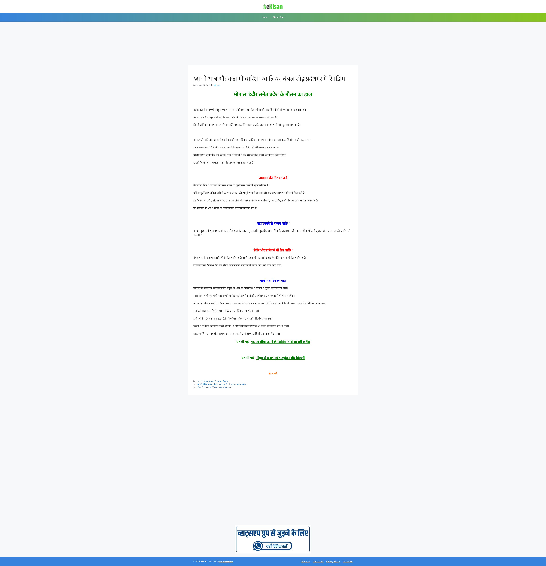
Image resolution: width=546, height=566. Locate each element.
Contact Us (318, 561)
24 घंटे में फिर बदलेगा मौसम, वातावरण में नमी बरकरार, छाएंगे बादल (221, 384)
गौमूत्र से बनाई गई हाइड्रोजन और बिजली (280, 358)
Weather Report (222, 381)
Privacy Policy (333, 561)
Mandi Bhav (279, 17)
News (211, 381)
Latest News (202, 381)
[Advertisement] (273, 44)
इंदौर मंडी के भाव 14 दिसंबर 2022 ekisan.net (214, 387)
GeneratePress (226, 561)
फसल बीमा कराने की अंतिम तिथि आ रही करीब (280, 342)
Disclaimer (348, 561)
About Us (305, 561)
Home (264, 17)
